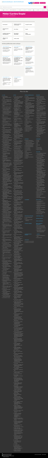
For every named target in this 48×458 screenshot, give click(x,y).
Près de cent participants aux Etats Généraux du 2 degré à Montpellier (7, 119)
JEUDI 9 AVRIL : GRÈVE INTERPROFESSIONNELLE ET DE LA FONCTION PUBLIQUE (18, 186)
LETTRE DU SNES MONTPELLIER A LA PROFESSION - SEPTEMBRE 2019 (7, 184)
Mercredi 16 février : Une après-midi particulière (41, 116)
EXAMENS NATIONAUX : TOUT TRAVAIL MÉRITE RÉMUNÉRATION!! (18, 251)
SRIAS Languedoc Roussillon (41, 225)
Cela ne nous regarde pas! (6, 123)
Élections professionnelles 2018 (41, 191)
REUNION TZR (5, 288)
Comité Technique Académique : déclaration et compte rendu (7, 250)
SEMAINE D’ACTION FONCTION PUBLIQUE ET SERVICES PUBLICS (18, 173)
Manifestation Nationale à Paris (18, 162)
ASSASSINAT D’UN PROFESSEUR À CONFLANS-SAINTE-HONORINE (7, 201)
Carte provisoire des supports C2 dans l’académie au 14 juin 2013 (7, 140)
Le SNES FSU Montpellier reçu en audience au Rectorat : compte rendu (7, 235)
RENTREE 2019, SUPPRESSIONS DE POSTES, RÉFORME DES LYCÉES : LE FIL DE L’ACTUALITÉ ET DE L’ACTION (18, 289)
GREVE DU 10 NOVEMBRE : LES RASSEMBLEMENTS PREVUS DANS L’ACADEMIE (18, 365)
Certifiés (38, 141)
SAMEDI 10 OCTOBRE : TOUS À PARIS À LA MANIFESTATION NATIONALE (18, 212)
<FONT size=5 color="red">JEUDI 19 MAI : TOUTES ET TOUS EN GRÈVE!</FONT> (18, 232)
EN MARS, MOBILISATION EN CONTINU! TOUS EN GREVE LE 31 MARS (18, 228)
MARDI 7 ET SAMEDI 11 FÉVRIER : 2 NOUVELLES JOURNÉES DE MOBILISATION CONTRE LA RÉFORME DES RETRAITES (18, 407)
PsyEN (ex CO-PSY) (39, 149)
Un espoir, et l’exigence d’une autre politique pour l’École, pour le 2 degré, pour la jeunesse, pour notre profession (7, 112)
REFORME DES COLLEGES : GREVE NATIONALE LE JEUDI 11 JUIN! (18, 194)
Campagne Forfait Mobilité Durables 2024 (6, 290)
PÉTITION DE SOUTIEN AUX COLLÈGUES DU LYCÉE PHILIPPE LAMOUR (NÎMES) (18, 317)
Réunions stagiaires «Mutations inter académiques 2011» (41, 106)
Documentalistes (39, 147)
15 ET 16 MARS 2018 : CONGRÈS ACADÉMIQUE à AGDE (41, 154)
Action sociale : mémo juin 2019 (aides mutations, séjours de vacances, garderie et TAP (41, 231)
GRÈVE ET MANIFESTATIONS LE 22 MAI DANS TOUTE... (18, 279)
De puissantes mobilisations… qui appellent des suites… (18, 146)
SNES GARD (38, 196)
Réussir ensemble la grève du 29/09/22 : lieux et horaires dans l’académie (7, 240)
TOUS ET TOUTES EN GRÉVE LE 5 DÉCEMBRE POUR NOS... (18, 332)
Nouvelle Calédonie (28, 150)
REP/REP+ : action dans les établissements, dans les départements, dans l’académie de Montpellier (18, 180)
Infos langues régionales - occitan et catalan (6, 172)
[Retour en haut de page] (3, 454)
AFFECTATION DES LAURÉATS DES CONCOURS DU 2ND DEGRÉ (41, 123)
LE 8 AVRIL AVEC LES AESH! (18, 373)
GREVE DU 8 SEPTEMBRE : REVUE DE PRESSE (18, 243)
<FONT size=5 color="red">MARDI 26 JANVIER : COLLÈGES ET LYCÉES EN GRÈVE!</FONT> (18, 222)
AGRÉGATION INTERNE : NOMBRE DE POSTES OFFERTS (29, 113)
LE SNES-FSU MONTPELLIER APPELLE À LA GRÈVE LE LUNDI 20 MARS (18, 419)
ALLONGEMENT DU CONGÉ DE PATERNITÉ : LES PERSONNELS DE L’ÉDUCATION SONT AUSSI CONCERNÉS (29, 107)
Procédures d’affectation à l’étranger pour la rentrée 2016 (29, 141)
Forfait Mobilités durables (6, 213)
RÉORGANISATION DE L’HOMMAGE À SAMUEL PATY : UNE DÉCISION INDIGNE (7, 204)
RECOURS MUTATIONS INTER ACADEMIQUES (7, 281)
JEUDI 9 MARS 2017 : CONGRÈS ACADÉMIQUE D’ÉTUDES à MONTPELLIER (18, 245)
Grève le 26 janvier (39, 237)
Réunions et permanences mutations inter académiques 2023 (7, 253)
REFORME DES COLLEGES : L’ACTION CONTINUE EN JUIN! (18, 192)
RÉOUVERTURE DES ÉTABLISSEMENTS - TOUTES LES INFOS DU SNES (7, 196)
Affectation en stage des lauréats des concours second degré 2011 (41, 114)
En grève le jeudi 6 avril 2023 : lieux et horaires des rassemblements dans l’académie (18, 426)
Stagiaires (38, 135)
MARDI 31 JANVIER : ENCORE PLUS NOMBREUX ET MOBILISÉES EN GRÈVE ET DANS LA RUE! (18, 403)
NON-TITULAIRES (39, 148)
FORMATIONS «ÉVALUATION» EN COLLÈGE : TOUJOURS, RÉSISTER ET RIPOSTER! (18, 248)
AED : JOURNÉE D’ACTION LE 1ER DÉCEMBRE (18, 368)
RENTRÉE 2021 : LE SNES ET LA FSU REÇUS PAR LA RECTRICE (7, 212)
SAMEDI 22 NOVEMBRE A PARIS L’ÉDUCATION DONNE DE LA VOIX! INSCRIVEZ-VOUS (18, 176)
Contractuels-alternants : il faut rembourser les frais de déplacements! (41, 133)
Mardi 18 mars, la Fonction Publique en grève (18, 169)
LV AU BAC (26, 96)
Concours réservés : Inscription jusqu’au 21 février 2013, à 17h (7, 130)
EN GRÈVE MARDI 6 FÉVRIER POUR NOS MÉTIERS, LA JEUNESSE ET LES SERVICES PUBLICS (18, 260)
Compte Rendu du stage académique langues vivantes (7, 135)
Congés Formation (28, 121)
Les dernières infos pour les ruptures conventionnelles (6, 296)
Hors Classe (27, 123)
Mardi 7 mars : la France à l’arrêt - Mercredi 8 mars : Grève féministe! (18, 411)
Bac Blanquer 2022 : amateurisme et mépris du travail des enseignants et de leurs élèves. (7, 220)
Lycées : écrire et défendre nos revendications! (7, 151)
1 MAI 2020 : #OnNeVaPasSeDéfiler (17, 100)
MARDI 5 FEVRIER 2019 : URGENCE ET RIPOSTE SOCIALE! (17, 297)
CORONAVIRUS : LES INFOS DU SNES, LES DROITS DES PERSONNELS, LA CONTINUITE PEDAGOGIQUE (7, 193)
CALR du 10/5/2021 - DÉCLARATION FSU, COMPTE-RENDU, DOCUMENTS (29, 103)
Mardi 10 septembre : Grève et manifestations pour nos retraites (18, 164)
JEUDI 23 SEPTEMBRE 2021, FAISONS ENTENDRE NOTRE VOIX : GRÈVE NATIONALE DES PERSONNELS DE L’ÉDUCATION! (18, 380)
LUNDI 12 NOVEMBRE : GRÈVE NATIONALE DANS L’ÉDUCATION (18, 285)
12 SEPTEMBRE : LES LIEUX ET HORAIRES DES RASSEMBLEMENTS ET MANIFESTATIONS (18, 113)
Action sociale (27, 131)
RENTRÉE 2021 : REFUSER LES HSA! (18, 370)
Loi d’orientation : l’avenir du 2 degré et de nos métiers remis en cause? (7, 125)
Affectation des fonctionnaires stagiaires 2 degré (41, 126)
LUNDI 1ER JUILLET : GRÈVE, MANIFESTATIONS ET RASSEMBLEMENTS (18, 322)
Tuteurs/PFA (38, 136)
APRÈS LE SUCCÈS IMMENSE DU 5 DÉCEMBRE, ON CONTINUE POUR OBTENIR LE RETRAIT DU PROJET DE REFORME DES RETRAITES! (18, 335)
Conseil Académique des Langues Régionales (6, 269)
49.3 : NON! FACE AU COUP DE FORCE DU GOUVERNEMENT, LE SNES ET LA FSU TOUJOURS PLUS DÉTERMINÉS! (18, 136)
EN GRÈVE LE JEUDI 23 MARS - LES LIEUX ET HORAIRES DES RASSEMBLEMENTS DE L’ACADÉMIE (18, 422)
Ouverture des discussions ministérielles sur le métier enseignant (6, 154)
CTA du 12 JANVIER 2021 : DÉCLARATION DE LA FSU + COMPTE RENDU (41, 165)
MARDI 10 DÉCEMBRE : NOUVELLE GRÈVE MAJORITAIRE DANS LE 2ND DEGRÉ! (18, 345)
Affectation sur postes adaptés (7, 245)
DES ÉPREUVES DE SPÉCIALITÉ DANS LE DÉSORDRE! (7, 264)
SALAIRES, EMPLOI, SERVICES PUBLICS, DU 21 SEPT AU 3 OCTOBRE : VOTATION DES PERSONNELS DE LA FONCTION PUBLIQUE (18, 209)
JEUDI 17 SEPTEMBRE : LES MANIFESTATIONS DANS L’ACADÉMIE (18, 199)
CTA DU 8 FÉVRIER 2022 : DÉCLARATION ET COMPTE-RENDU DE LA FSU (41, 182)
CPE (37, 142)
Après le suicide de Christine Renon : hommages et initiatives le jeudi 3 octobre (7, 187)
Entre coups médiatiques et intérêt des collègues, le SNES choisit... (7, 132)
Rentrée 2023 (4, 273)
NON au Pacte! (5, 270)
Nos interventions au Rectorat (7, 230)
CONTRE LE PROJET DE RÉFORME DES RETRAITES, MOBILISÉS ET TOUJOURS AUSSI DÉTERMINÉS (18, 360)
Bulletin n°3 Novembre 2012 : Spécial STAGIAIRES (41, 128)
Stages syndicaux (39, 192)
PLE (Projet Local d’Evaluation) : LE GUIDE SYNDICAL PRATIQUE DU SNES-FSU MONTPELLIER (29, 110)
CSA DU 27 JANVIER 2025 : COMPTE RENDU (6, 292)
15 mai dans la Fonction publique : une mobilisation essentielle (18, 119)
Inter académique (27, 147)
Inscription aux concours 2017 (29, 242)
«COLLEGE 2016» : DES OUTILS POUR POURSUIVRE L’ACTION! (18, 202)
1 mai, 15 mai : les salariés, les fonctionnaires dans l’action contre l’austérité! (18, 97)
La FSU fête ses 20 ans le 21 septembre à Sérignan (6, 147)
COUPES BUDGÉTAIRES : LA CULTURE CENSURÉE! (7, 294)
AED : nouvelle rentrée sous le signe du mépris (7, 247)
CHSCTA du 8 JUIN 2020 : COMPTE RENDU (40, 158)
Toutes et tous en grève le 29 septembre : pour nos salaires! (6, 232)
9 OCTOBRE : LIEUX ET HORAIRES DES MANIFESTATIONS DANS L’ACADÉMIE (17, 109)
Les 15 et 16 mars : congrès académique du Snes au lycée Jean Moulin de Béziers (7, 109)
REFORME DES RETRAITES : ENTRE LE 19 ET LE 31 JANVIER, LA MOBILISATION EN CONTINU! (18, 399)
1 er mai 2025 (16, 439)
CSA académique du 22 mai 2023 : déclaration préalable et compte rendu (7, 266)
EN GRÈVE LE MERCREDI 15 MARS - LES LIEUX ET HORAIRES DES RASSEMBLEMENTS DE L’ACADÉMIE (17, 415)
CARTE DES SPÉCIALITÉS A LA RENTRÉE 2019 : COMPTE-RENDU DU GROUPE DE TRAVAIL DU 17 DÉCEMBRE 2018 (7, 179)
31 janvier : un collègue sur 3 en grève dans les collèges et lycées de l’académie (7, 101)
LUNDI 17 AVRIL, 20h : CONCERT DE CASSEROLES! (18, 428)
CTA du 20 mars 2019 (40, 156)
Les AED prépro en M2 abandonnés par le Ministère (7, 244)
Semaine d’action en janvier (6, 260)
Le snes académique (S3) (28, 217)
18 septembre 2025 (16, 445)
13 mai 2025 (15, 443)
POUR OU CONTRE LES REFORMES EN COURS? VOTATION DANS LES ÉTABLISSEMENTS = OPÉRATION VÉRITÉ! (18, 310)
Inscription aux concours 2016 (29, 241)
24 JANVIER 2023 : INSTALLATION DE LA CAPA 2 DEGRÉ (7, 97)
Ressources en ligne (39, 213)
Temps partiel (27, 114)
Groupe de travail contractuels (7, 257)
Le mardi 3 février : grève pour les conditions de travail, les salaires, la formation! (18, 183)
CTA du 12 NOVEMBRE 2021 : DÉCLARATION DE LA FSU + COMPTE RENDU (41, 177)
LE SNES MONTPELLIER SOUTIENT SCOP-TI (17, 254)
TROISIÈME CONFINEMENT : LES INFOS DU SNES (7, 210)
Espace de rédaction (6, 456)
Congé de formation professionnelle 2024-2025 (6, 275)
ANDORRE (26, 155)
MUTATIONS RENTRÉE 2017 (29, 145)
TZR (37, 143)
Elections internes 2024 (40, 194)
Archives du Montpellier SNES (41, 212)
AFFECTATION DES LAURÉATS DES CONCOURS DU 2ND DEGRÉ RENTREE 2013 (41, 130)
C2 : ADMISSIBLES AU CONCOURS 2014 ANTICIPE (7, 145)
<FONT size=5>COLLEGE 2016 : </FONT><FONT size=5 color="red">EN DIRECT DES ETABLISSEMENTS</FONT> (18, 218)
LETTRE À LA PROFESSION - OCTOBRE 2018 (18, 283)
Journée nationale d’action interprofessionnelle (18, 148)
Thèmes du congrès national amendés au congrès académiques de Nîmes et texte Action (7, 284)
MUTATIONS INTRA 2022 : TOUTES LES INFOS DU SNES (7, 217)
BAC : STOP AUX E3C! (17, 350)
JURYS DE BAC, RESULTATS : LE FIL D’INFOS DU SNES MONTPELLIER (18, 325)
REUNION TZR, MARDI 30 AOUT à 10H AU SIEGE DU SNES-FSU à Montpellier (7, 226)
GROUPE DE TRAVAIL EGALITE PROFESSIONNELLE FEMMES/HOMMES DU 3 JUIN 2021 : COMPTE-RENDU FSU (41, 172)
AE (37, 146)
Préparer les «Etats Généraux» (7, 103)
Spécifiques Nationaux (28, 152)
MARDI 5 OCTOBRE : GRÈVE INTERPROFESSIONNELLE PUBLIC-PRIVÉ (18, 383)
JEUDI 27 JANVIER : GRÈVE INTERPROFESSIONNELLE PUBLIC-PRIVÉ (18, 391)
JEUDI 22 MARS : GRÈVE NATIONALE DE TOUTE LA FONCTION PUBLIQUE (18, 266)
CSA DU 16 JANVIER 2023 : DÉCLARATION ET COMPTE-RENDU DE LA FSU (41, 189)
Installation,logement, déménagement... (28, 126)
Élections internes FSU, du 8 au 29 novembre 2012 (7, 122)
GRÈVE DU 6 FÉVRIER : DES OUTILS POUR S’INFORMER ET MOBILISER (18, 263)
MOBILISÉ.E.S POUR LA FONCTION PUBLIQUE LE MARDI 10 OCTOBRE (17, 256)
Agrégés (38, 140)
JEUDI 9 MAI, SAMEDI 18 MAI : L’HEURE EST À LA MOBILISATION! (18, 314)
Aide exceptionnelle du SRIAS (41, 226)
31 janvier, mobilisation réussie (7, 99)
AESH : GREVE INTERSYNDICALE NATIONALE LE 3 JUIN (18, 376)
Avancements (27, 117)
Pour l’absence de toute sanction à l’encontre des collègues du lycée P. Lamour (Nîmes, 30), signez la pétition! (18, 329)
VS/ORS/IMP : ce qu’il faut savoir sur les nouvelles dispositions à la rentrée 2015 (30, 98)
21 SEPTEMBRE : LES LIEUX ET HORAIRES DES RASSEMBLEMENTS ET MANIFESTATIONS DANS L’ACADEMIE (18, 125)
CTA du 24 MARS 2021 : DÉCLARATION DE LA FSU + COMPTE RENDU (41, 168)
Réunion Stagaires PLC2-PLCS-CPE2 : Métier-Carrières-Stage (41, 108)
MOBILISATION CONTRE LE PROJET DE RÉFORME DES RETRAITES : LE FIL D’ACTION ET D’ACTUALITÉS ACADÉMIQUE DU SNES (18, 340)
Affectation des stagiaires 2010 (41, 112)
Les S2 (26, 218)
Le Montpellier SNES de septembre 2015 (40, 202)
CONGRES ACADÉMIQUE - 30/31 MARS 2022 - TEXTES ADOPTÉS (40, 185)
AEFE (26, 151)
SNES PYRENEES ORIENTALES (41, 197)
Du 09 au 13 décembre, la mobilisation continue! (17, 451)
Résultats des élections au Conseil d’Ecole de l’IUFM (40, 97)
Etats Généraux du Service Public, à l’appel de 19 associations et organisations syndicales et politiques (18, 447)
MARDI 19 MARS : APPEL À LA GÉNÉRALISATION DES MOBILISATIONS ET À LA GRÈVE (18, 302)
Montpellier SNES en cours (40, 211)
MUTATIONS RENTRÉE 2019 (29, 146)
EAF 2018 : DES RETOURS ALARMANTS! (17, 281)
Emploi (26, 124)
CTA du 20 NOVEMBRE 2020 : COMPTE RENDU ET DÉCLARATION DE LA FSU (41, 162)
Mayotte (26, 158)
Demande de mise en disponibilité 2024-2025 (6, 277)
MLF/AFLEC (27, 153)
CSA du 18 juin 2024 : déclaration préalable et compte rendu (7, 287)
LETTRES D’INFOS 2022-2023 (41, 187)
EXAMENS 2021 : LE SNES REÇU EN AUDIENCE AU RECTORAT (41, 175)
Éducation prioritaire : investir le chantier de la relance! (7, 149)
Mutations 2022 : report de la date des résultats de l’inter (7, 215)
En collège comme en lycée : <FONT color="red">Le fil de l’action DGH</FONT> (18, 225)
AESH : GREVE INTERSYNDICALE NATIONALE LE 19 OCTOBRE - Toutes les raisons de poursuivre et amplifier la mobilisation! (18, 387)
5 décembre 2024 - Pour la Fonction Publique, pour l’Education (17, 442)
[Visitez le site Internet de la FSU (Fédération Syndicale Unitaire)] (8, 455)
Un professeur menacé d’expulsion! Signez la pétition (7, 190)
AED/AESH (38, 145)
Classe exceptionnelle (28, 128)
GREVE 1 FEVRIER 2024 (6, 279)
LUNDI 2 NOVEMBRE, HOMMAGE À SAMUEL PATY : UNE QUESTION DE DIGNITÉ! (7, 207)
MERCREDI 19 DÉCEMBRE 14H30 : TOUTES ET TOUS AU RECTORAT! (18, 292)
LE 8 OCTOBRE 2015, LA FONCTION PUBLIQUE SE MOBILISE (17, 205)
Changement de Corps (28, 122)
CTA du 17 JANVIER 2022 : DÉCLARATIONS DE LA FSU (41, 180)
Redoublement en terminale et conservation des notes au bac (18, 215)
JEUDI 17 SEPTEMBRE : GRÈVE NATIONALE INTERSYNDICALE (18, 197)
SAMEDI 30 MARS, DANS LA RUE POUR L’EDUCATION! (18, 305)
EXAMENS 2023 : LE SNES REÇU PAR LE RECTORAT (7, 262)
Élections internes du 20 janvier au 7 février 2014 (7, 158)
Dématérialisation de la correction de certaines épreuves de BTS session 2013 (7, 137)
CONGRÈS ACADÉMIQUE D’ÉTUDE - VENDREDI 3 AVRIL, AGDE (7, 161)
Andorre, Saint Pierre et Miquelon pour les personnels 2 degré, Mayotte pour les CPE (29, 143)
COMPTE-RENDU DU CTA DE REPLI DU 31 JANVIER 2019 (18, 295)
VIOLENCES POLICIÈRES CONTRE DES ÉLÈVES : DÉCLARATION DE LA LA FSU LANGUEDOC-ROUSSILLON (7, 175)
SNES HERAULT (39, 195)
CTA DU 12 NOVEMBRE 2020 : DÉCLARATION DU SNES (41, 160)
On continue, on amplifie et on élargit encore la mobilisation (18, 141)
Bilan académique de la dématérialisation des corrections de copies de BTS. (7, 142)
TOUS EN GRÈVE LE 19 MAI (18, 190)
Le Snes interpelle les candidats (7, 106)
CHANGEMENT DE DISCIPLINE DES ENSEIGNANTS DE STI (18, 161)
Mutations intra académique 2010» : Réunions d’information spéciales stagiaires (41, 99)
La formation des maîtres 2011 (41, 121)
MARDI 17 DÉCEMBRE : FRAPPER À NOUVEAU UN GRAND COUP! (18, 348)
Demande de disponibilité (29, 127)
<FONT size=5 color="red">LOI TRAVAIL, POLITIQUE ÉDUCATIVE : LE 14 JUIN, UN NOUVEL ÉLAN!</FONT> (18, 238)
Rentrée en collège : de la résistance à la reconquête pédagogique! (6, 169)
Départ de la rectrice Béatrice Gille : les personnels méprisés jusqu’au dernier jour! (18, 356)
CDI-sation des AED (5, 248)
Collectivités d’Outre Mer (28, 154)
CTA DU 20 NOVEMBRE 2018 (41, 155)
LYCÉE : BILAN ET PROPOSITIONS (5, 156)
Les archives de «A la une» (6, 297)
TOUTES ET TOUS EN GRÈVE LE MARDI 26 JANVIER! (18, 372)
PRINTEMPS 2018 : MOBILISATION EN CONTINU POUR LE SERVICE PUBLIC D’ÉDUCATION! (18, 270)
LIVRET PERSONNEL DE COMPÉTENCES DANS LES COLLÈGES (17, 143)
